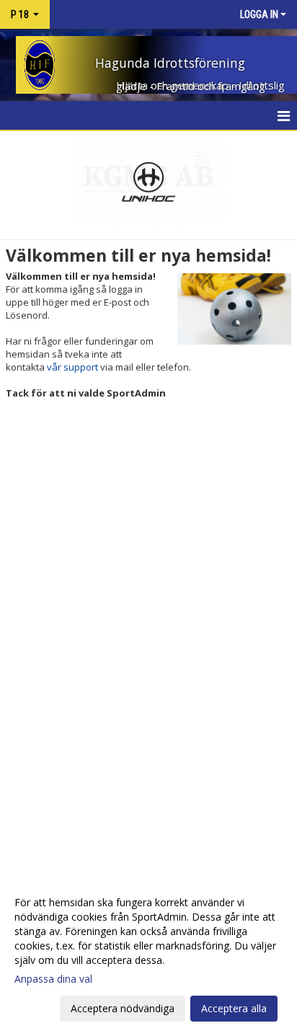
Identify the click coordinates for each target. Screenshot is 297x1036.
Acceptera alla (234, 1008)
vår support (72, 366)
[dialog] (148, 955)
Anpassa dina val (53, 979)
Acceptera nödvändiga (122, 1008)
